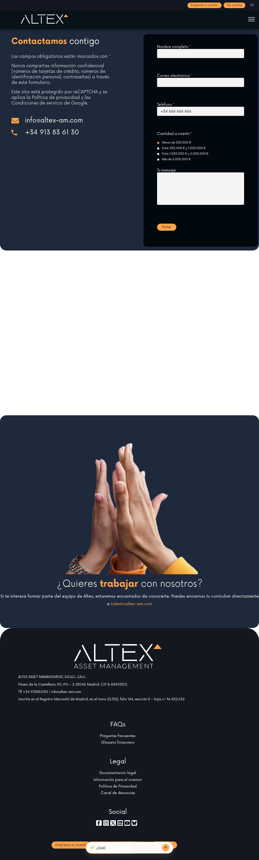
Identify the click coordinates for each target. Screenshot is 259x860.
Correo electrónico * (174, 76)
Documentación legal (117, 773)
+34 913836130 (35, 692)
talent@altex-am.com (131, 603)
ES (252, 5)
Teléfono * (165, 105)
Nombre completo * (174, 47)
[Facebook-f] (99, 823)
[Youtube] (127, 823)
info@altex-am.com (66, 692)
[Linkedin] (120, 823)
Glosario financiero (118, 742)
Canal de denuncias (118, 793)
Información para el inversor (118, 780)
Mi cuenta (234, 5)
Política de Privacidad (118, 786)
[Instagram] (106, 823)
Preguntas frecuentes (118, 736)
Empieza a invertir (204, 5)
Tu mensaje (166, 170)
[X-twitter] (113, 823)
